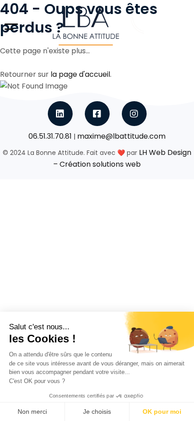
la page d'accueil (80, 74)
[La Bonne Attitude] (85, 27)
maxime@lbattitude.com (121, 136)
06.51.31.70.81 (50, 136)
